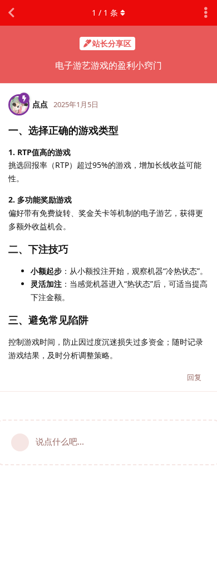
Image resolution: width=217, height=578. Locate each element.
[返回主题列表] (11, 13)
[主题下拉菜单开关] (206, 13)
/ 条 (105, 12)
